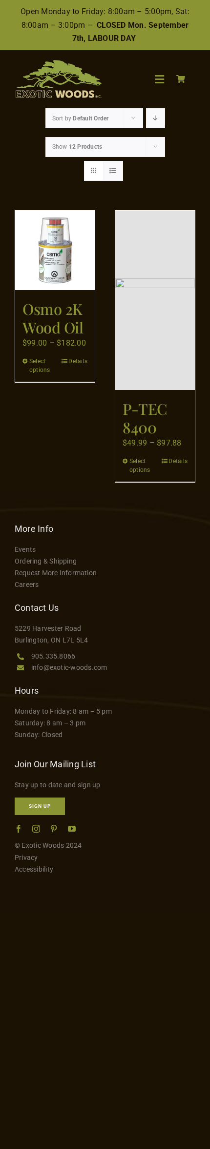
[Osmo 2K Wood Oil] (55, 250)
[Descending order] (155, 118)
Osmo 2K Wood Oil (52, 318)
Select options (39, 365)
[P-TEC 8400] (155, 300)
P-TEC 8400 (145, 418)
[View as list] (113, 170)
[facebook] (18, 829)
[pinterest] (54, 829)
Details (77, 361)
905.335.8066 (53, 656)
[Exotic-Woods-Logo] (58, 63)
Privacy (26, 857)
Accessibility (34, 869)
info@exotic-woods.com (69, 667)
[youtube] (72, 829)
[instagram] (36, 829)
